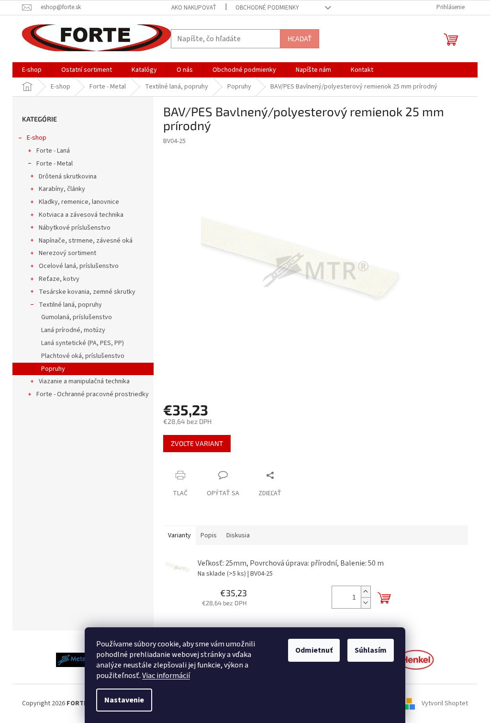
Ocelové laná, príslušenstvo (79, 266)
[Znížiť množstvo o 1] (365, 602)
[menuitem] (31, 70)
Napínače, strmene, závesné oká (86, 240)
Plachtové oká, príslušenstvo (82, 356)
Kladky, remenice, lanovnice (79, 202)
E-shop (36, 138)
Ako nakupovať (193, 7)
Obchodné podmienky (267, 7)
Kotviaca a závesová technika (81, 215)
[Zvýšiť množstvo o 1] (365, 591)
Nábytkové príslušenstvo (75, 228)
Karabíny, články (62, 189)
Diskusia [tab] (238, 535)
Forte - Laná (53, 151)
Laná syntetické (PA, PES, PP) (82, 343)
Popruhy (53, 369)
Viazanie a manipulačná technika (84, 381)
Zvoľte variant (197, 443)
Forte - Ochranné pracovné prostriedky (92, 394)
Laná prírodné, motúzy (73, 330)
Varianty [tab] (179, 535)
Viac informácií (166, 675)
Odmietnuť (314, 650)
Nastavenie (124, 700)
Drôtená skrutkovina (68, 176)
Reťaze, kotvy (59, 279)
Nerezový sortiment (67, 253)
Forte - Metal (54, 163)
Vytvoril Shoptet (445, 703)
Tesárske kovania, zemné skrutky (87, 292)
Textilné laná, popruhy (70, 305)
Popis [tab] (208, 535)
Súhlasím (371, 650)
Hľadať (300, 38)
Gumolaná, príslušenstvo (76, 317)
